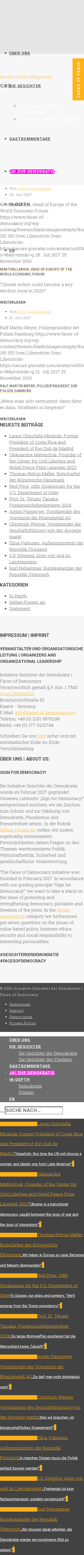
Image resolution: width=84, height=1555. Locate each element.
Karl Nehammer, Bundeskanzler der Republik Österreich (35, 1519)
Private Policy (22, 1023)
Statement (19, 608)
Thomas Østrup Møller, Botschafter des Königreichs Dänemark (41, 1245)
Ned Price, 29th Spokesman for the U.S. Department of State (39, 1285)
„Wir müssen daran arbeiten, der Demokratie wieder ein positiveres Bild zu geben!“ (36, 1539)
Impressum (20, 1004)
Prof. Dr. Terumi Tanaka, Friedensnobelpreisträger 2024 (34, 1326)
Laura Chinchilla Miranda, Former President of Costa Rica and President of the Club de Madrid (43, 442)
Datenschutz (20, 1017)
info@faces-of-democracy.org (45, 712)
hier (42, 736)
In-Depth (18, 596)
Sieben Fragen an (27, 602)
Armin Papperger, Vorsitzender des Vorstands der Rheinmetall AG (36, 1366)
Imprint (16, 1010)
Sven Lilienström (34, 188)
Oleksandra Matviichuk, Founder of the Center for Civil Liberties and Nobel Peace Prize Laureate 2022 (45, 461)
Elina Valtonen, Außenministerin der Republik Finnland (34, 1448)
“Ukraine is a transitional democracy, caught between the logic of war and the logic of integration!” (39, 1214)
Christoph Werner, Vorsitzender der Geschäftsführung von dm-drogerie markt (45, 530)
